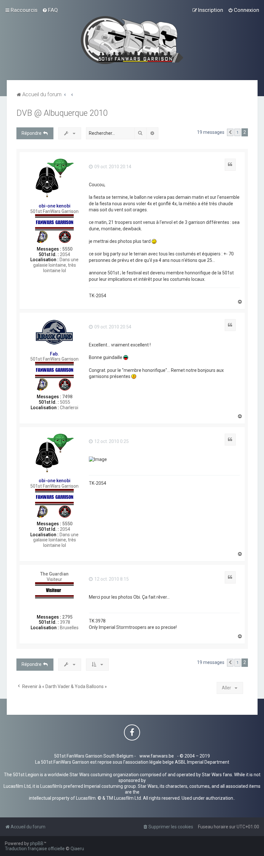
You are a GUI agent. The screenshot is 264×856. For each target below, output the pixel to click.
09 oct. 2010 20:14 (112, 166)
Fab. (54, 353)
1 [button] (237, 132)
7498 (67, 396)
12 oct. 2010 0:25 (111, 441)
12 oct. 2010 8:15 (111, 579)
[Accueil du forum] (132, 40)
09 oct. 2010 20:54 (112, 326)
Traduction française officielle (35, 848)
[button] (230, 132)
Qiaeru (77, 848)
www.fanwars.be (156, 756)
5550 (67, 249)
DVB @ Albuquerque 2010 (62, 113)
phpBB (36, 843)
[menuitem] (50, 9)
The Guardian (54, 573)
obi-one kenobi (55, 205)
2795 (67, 617)
